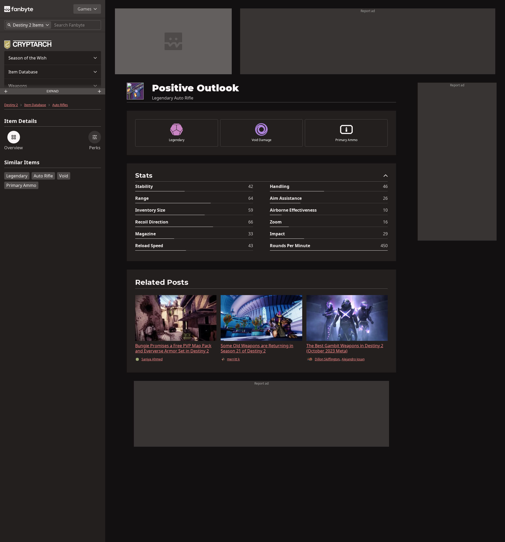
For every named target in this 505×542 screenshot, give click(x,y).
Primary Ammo (21, 185)
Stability (144, 186)
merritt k (233, 359)
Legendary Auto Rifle (172, 98)
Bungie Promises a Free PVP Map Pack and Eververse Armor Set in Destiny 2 (173, 348)
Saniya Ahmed (152, 359)
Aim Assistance (286, 198)
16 (385, 222)
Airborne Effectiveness (293, 210)
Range (142, 198)
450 (384, 245)
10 (385, 210)
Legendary (16, 176)
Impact (277, 233)
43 (250, 245)
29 (385, 233)
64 (250, 198)
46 (385, 186)
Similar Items (21, 162)
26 (385, 198)
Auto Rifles (60, 105)
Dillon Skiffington (327, 359)
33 (250, 233)
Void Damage (261, 140)
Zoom (276, 222)
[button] (52, 58)
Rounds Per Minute (290, 245)
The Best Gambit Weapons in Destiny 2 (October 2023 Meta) (344, 348)
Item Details (20, 121)
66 (250, 222)
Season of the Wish (27, 58)
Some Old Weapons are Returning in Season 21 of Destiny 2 (257, 348)
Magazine (145, 233)
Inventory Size (150, 210)
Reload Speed (149, 245)
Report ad (368, 11)
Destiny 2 (11, 105)
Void (63, 176)
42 (250, 186)
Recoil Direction (151, 222)
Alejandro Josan (353, 359)
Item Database (23, 71)
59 (250, 210)
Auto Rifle (43, 176)
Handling (279, 186)
